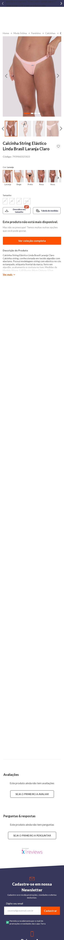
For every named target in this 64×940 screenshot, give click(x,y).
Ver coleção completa (32, 240)
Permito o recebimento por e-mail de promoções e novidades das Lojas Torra (28, 922)
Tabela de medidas (49, 210)
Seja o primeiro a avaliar (32, 794)
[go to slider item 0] (11, 129)
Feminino (36, 33)
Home (6, 33)
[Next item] (61, 3)
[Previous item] (2, 3)
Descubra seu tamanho (19, 210)
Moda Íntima (20, 33)
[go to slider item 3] (53, 129)
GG (27, 201)
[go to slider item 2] (39, 129)
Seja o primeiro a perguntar (32, 835)
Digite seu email (14, 903)
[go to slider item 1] (25, 129)
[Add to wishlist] (58, 146)
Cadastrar (50, 910)
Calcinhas (50, 33)
